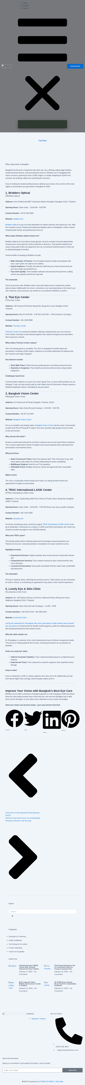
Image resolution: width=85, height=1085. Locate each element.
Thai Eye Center (19, 326)
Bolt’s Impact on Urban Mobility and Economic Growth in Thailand (30, 983)
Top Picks (42, 140)
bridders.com (18, 219)
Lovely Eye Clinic (20, 618)
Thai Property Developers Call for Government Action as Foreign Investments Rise (64, 967)
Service (25, 8)
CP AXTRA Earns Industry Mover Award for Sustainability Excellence (65, 983)
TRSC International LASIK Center (56, 524)
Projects (26, 6)
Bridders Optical (11, 225)
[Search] (12, 916)
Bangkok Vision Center (22, 420)
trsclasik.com (18, 519)
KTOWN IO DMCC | (47, 1081)
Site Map (59, 1081)
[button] (42, 65)
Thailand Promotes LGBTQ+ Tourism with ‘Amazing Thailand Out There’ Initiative (29, 967)
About (25, 3)
